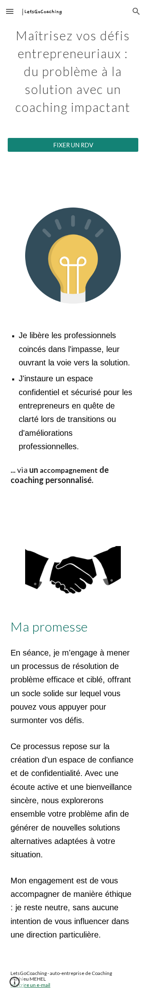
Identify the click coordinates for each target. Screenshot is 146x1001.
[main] (73, 70)
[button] (9, 11)
